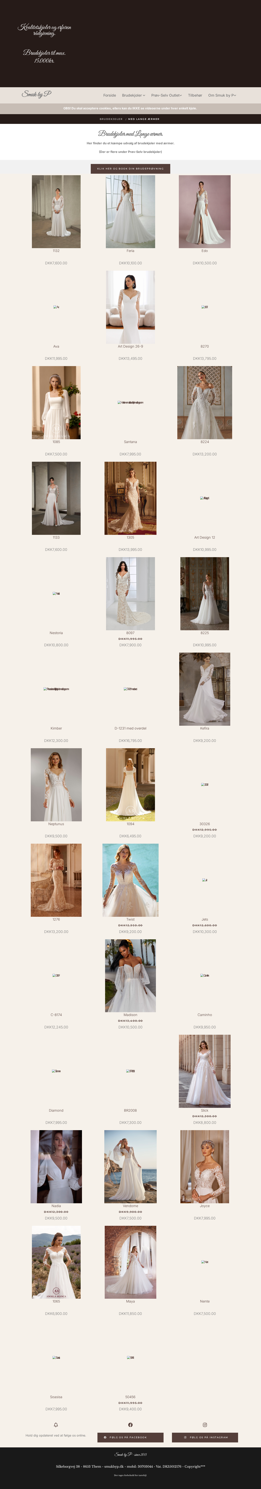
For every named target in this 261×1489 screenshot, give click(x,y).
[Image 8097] (130, 593)
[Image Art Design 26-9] (130, 307)
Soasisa (56, 1397)
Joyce (205, 1206)
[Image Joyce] (204, 1166)
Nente (205, 1301)
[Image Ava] (56, 307)
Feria (130, 251)
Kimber (56, 728)
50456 (130, 1397)
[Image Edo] (204, 211)
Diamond (56, 1110)
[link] (133, 95)
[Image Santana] (130, 402)
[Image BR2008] (130, 1071)
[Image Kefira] (204, 689)
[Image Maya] (130, 1262)
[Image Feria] (130, 211)
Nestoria (56, 633)
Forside (109, 95)
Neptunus (56, 824)
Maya (130, 1301)
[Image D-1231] (130, 689)
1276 (56, 919)
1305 (130, 537)
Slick (204, 1110)
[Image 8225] (204, 593)
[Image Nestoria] (56, 593)
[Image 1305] (130, 498)
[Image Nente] (204, 1262)
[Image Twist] (130, 880)
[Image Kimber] (56, 689)
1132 (56, 251)
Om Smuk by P (221, 95)
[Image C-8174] (56, 975)
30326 (204, 824)
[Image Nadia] (56, 1166)
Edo (205, 251)
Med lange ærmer (144, 119)
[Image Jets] (204, 880)
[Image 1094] (130, 784)
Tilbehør (195, 95)
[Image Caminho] (204, 975)
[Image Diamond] (56, 1071)
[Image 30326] (204, 784)
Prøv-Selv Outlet (165, 95)
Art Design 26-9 (130, 346)
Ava (56, 346)
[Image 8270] (204, 307)
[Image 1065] (56, 1262)
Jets (205, 919)
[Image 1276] (56, 880)
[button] (130, 169)
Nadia (56, 1206)
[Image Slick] (204, 1071)
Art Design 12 (204, 537)
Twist (130, 919)
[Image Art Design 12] (204, 498)
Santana (130, 442)
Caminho (205, 1015)
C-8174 (56, 1015)
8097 (130, 633)
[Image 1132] (56, 211)
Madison (130, 1015)
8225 (205, 633)
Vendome (130, 1206)
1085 (56, 442)
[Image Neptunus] (56, 784)
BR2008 (130, 1110)
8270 (205, 346)
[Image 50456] (130, 1357)
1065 (56, 1301)
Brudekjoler (132, 95)
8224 (205, 442)
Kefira (204, 728)
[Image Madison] (130, 975)
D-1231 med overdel (130, 728)
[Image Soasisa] (56, 1357)
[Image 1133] (56, 498)
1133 (56, 537)
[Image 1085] (56, 402)
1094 (130, 824)
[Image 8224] (204, 402)
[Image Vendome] (130, 1166)
